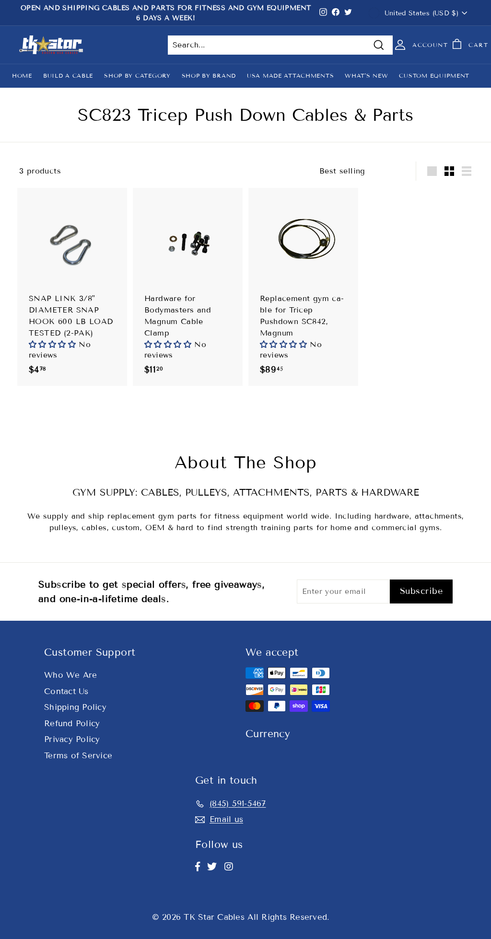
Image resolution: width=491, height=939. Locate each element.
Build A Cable (68, 75)
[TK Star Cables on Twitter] (212, 866)
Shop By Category (137, 75)
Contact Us (66, 691)
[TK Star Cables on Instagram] (228, 866)
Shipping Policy (75, 707)
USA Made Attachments (290, 75)
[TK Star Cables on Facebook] (197, 866)
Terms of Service (78, 756)
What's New (366, 75)
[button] (54, 344)
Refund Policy (72, 724)
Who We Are (70, 675)
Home (22, 75)
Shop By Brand (209, 75)
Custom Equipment (434, 75)
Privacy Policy (72, 739)
